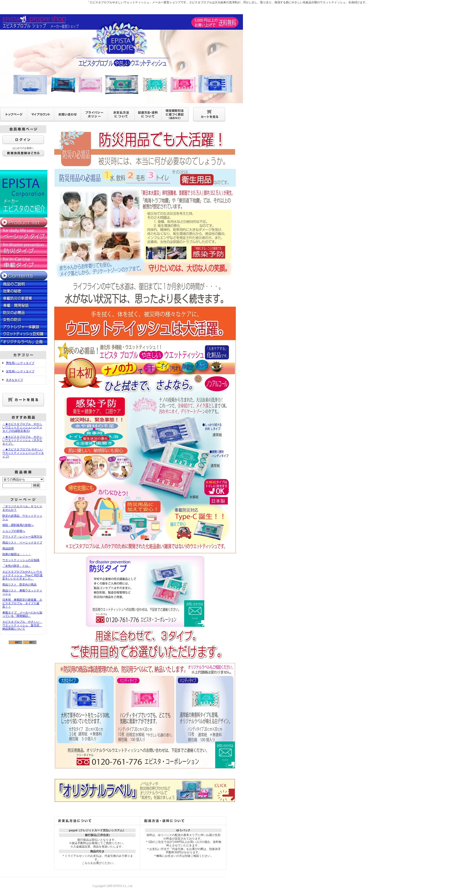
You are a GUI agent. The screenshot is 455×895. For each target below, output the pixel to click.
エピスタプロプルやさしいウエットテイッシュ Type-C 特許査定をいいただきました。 (22, 575)
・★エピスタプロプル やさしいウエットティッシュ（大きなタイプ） (22, 440)
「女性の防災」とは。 (16, 565)
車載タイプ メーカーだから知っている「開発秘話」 (22, 614)
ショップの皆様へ (13, 531)
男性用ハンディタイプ (20, 363)
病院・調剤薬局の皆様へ (18, 525)
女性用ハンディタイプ (20, 371)
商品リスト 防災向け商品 (19, 584)
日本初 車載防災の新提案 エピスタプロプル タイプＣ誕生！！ (22, 603)
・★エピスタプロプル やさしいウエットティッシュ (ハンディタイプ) (23, 453)
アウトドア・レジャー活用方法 (22, 536)
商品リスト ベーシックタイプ (22, 542)
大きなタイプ (14, 380)
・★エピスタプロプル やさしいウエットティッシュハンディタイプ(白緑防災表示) (22, 427)
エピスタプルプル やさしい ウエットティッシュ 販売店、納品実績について (22, 625)
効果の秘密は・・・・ (16, 554)
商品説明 (8, 548)
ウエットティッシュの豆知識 (20, 560)
